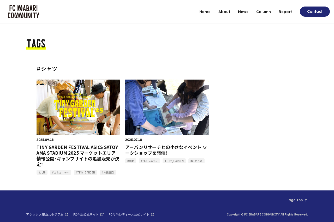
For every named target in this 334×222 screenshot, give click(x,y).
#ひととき (196, 161)
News (243, 11)
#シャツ (47, 68)
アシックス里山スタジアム (44, 214)
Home (205, 11)
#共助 (42, 172)
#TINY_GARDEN (85, 172)
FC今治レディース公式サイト (129, 214)
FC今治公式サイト (86, 214)
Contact (315, 11)
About (224, 11)
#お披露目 (108, 172)
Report (285, 11)
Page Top (295, 200)
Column (263, 11)
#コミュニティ (60, 172)
